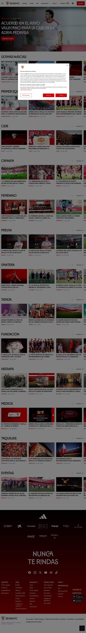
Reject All (48, 95)
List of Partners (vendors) (25, 89)
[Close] (67, 65)
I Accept (61, 95)
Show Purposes (26, 95)
